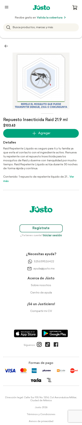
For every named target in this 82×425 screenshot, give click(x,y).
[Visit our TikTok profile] (47, 345)
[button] (75, 7)
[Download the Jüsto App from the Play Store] (55, 333)
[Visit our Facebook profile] (56, 345)
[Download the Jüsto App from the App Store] (26, 333)
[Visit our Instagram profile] (39, 345)
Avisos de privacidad (41, 421)
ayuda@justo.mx (44, 268)
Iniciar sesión (52, 235)
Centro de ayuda (41, 292)
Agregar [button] (44, 133)
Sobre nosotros (41, 285)
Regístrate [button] (41, 228)
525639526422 (44, 261)
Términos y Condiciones (41, 414)
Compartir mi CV (41, 311)
